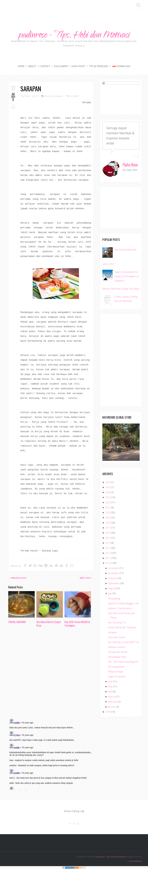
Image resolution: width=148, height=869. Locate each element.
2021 (107, 507)
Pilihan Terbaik (115, 671)
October (112, 578)
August (111, 588)
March (111, 696)
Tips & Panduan (98, 66)
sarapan (58, 96)
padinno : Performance (120, 608)
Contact (45, 66)
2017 (107, 527)
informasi (48, 96)
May (110, 686)
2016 (107, 532)
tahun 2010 (108, 264)
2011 (107, 558)
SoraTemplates (135, 861)
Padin (27, 96)
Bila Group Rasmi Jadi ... (126, 249)
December (113, 568)
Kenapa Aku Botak (117, 652)
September (113, 583)
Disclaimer (61, 66)
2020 (107, 512)
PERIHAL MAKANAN (17, 622)
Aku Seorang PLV (117, 622)
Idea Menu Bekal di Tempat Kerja (48, 623)
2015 (107, 537)
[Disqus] (51, 674)
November (113, 573)
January (112, 706)
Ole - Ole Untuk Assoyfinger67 (123, 661)
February (112, 701)
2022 (107, 502)
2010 (107, 563)
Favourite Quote (116, 637)
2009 (107, 711)
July (109, 593)
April (110, 691)
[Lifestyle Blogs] (68, 867)
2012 (107, 553)
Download (123, 66)
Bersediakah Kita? (117, 656)
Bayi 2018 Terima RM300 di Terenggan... (77, 623)
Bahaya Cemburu (117, 647)
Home (21, 66)
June (110, 681)
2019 (107, 517)
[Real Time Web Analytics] (80, 867)
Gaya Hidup (78, 66)
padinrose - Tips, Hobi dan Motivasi (74, 35)
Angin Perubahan (117, 676)
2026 (107, 482)
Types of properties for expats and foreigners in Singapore (126, 276)
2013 (107, 548)
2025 (107, 487)
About (32, 66)
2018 (107, 522)
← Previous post (17, 578)
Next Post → (87, 578)
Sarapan (30, 88)
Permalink (74, 96)
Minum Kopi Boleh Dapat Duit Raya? (120, 288)
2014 (107, 542)
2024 (107, 492)
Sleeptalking (114, 598)
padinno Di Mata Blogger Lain (123, 603)
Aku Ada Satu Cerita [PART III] (123, 642)
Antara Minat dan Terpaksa (122, 627)
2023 (107, 497)
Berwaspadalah (116, 666)
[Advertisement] (74, 8)
